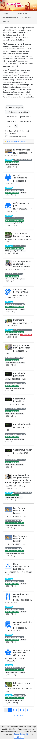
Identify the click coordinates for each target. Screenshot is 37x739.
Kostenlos (12, 133)
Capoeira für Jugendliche (19, 374)
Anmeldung (21, 13)
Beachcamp (18, 319)
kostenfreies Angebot (14, 107)
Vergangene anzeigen (17, 136)
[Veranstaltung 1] (11, 142)
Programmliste (10, 17)
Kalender (26, 17)
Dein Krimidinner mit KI (21, 595)
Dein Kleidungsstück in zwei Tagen (21, 566)
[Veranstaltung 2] (14, 142)
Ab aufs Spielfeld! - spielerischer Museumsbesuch (22, 264)
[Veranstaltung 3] (18, 142)
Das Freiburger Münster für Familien (20, 510)
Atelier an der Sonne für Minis (20, 290)
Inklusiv (26, 131)
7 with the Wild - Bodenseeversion (21, 234)
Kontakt (7, 21)
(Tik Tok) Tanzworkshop (20, 176)
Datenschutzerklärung (23, 734)
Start (5, 13)
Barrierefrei (13, 131)
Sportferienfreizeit (21, 149)
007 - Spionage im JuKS (21, 204)
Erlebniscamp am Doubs (21, 684)
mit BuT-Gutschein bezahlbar (17, 112)
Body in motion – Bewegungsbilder (21, 346)
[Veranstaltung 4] (22, 142)
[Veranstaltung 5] (25, 142)
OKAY (19, 737)
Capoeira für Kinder (22, 424)
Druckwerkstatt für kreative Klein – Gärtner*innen (22, 652)
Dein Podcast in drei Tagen (22, 623)
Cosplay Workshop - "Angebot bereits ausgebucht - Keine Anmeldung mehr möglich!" (18, 479)
